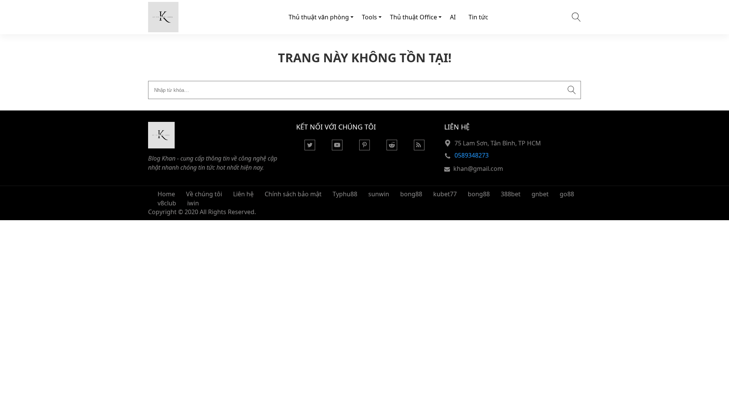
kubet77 (445, 194)
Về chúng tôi (204, 194)
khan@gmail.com (478, 168)
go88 (567, 194)
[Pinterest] (364, 148)
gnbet (540, 194)
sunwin (378, 194)
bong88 (411, 194)
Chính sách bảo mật (293, 194)
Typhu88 (345, 194)
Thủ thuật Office (413, 17)
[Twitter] (310, 148)
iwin (193, 203)
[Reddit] (392, 148)
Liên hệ (243, 194)
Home (166, 194)
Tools (369, 17)
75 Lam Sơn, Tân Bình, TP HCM (497, 143)
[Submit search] (572, 90)
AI (453, 17)
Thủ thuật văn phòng (319, 17)
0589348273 (471, 155)
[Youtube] (337, 148)
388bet (511, 194)
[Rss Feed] (419, 148)
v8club (167, 203)
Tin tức (478, 17)
